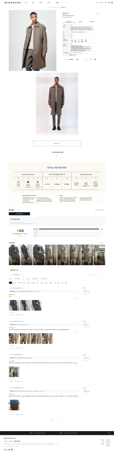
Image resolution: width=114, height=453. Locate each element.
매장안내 (108, 442)
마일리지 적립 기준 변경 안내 (39, 433)
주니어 (49, 2)
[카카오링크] (95, 59)
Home (49, 7)
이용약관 (10, 441)
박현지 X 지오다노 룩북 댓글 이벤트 (70, 433)
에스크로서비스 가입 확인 (48, 444)
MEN (53, 7)
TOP (109, 433)
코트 (59, 7)
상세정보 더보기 (57, 143)
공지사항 (108, 445)
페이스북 (91, 59)
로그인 (98, 2)
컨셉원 (57, 2)
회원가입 (101, 2)
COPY (71, 17)
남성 (26, 2)
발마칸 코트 (63, 7)
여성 (33, 2)
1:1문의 (102, 440)
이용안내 (5, 441)
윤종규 (56, 443)
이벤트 (102, 443)
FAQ (103, 442)
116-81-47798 (12, 444)
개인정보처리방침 (16, 441)
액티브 (40, 2)
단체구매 (108, 443)
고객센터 (105, 2)
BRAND (108, 440)
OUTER (56, 7)
